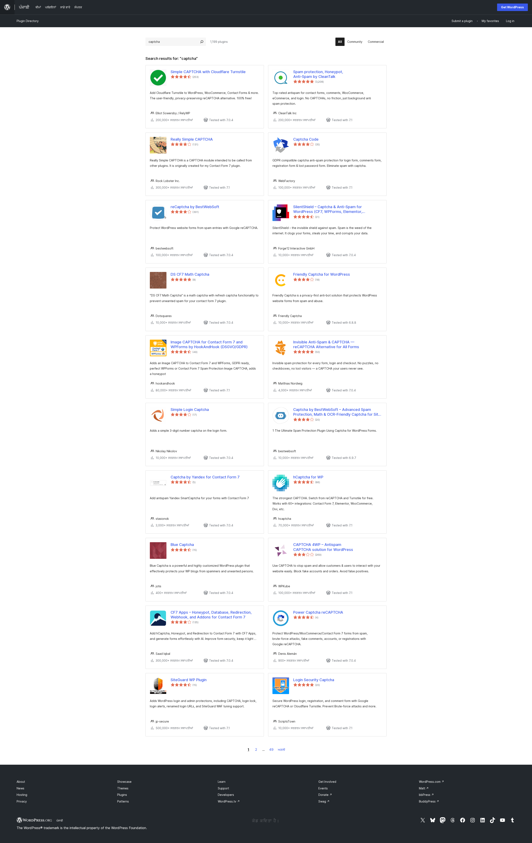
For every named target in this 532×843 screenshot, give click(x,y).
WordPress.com (431, 781)
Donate (325, 794)
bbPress (426, 794)
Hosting (22, 794)
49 (271, 749)
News (20, 788)
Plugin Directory (28, 21)
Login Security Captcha (313, 680)
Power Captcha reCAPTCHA (318, 612)
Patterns (123, 801)
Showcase (124, 781)
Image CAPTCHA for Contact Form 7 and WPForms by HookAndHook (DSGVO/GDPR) (209, 344)
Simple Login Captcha (190, 409)
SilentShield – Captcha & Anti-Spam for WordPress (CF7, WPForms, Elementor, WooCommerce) (327, 209)
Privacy (22, 801)
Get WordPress (512, 7)
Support (223, 788)
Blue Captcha (182, 544)
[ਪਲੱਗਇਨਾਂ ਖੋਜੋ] (202, 42)
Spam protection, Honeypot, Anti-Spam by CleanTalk (318, 74)
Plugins (122, 794)
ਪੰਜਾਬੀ (59, 820)
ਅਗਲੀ (281, 749)
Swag (324, 801)
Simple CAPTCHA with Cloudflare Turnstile (208, 72)
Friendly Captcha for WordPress (321, 274)
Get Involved (327, 781)
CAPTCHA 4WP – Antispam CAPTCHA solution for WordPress (323, 547)
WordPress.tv (229, 801)
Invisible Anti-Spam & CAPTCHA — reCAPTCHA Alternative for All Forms (326, 344)
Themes (122, 788)
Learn (221, 781)
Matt (424, 788)
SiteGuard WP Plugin (189, 680)
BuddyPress (429, 801)
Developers (226, 794)
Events (323, 788)
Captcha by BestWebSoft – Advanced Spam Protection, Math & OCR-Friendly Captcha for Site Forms (337, 412)
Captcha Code (306, 139)
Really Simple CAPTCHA (192, 139)
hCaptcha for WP (308, 477)
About (21, 781)
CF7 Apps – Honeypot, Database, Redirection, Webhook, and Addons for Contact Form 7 (211, 614)
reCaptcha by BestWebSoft (195, 207)
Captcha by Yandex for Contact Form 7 (205, 477)
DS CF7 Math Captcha (190, 274)
